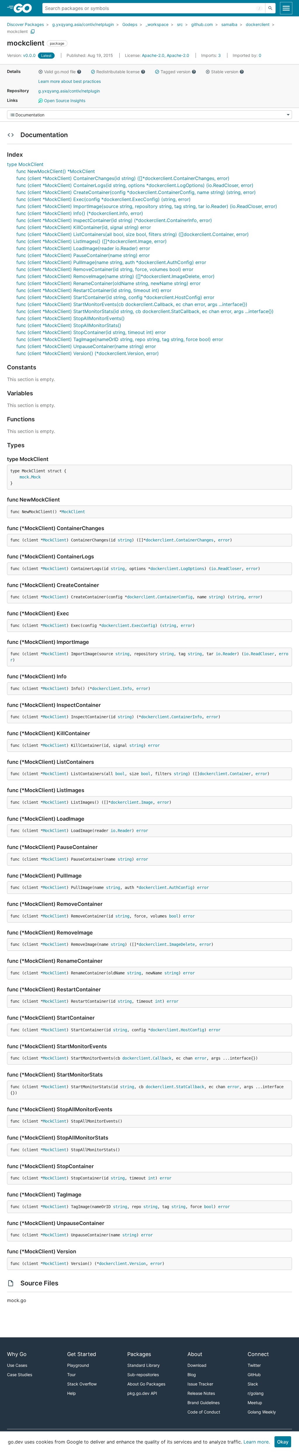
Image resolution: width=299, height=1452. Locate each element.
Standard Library (143, 1365)
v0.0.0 (22, 55)
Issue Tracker (200, 1383)
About (194, 1354)
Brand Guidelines (203, 1402)
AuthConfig (180, 887)
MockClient (73, 511)
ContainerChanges (194, 540)
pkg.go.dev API (142, 1393)
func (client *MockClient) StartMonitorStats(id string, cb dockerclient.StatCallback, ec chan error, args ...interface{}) (145, 311)
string (125, 540)
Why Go (17, 1354)
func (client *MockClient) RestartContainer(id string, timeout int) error (93, 290)
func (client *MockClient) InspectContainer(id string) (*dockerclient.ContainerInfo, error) (114, 220)
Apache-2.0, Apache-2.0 (165, 55)
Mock (36, 477)
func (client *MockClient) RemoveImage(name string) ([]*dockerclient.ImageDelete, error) (115, 276)
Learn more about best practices (69, 81)
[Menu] (149, 114)
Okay (282, 1442)
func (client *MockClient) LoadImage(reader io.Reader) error (83, 248)
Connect (258, 1354)
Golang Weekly (262, 1411)
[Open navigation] (286, 8)
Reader (230, 653)
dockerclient (258, 24)
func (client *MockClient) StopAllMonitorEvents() (70, 318)
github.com (202, 24)
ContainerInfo (186, 716)
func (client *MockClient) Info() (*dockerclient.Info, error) (79, 213)
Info (127, 688)
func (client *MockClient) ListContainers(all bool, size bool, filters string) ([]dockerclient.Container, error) (132, 234)
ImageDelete (182, 944)
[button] (40, 71)
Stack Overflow (82, 1383)
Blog (191, 1374)
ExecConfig (143, 625)
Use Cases (17, 1365)
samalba (229, 24)
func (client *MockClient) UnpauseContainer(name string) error (86, 346)
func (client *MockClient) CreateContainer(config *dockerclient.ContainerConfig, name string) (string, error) (136, 192)
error (224, 540)
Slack (253, 1383)
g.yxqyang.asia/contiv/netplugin (83, 24)
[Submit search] (270, 8)
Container (240, 773)
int (158, 1001)
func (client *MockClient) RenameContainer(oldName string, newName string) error (108, 283)
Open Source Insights (64, 100)
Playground (78, 1365)
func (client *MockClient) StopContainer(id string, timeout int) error (91, 332)
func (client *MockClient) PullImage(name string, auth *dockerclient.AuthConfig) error (111, 262)
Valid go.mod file (60, 71)
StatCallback (190, 1086)
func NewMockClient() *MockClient (55, 171)
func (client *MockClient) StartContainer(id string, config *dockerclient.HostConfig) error (115, 297)
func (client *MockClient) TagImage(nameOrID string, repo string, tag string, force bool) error (119, 339)
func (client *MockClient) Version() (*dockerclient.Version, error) (87, 353)
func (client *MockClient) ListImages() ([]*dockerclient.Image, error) (91, 241)
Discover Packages (25, 24)
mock (24, 477)
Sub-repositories (143, 1374)
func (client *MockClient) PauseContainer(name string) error (83, 255)
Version (137, 1263)
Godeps (129, 24)
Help (71, 1393)
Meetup (255, 1402)
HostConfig (192, 1030)
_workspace (157, 24)
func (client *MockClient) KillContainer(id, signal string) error (83, 227)
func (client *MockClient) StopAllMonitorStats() (68, 325)
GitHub (254, 1374)
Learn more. (257, 1442)
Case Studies (19, 1374)
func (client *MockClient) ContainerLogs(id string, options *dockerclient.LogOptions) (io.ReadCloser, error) (134, 185)
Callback (162, 1058)
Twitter (254, 1365)
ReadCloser (229, 568)
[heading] (24, 8)
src (180, 24)
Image (147, 802)
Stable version (224, 71)
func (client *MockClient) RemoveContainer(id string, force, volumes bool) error (104, 269)
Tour (71, 1374)
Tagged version (175, 71)
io (213, 568)
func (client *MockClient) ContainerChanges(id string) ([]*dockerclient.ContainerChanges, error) (123, 178)
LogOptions (192, 568)
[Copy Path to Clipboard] (32, 31)
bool (120, 773)
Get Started (81, 1354)
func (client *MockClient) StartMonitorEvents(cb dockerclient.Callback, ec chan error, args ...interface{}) (131, 304)
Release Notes (201, 1393)
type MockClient (25, 164)
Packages (139, 1354)
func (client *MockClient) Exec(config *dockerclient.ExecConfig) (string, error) (103, 199)
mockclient (17, 31)
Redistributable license (118, 71)
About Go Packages (146, 1383)
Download (196, 1365)
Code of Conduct (203, 1411)
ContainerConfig (174, 597)
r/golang (256, 1393)
